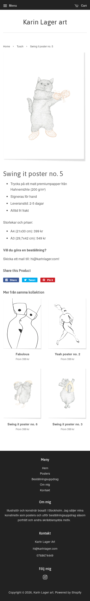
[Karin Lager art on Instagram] (45, 578)
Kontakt (45, 490)
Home (6, 46)
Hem (45, 468)
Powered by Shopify (68, 592)
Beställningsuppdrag (45, 479)
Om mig (45, 484)
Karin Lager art (45, 22)
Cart (83, 5)
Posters (45, 473)
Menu (12, 5)
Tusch (20, 46)
